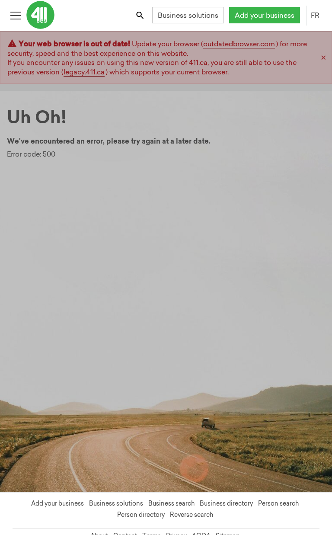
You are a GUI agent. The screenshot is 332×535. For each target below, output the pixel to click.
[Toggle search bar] (140, 14)
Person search (278, 503)
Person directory (141, 515)
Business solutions (188, 15)
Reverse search (191, 515)
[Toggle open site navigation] (15, 14)
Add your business (264, 15)
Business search (171, 503)
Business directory (226, 503)
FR (315, 15)
